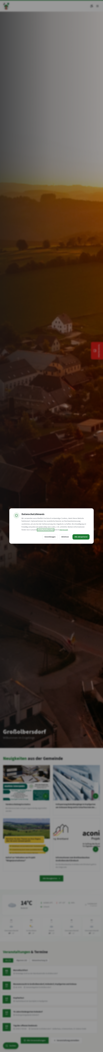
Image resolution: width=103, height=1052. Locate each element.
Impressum (64, 530)
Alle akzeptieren (81, 537)
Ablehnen (65, 537)
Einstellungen (50, 537)
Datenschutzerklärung (45, 530)
